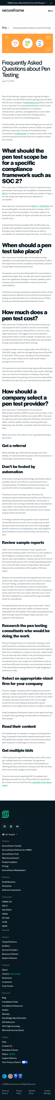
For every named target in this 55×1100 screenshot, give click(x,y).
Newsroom (7, 977)
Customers (7, 981)
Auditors (6, 945)
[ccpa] (16, 1076)
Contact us (7, 1045)
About (5, 969)
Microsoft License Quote (13, 1030)
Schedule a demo (10, 1049)
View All (5, 930)
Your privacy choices (11, 1062)
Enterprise (7, 885)
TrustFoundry (20, 133)
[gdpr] (20, 1076)
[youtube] (17, 826)
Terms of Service (5, 1091)
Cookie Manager (47, 1091)
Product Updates (9, 861)
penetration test (31, 102)
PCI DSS (5, 917)
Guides (5, 1009)
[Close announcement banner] (51, 3)
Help (4, 1041)
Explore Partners (9, 957)
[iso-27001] (10, 1076)
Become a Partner (10, 953)
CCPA (4, 921)
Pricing (5, 866)
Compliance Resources (12, 1005)
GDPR (4, 925)
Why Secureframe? (10, 857)
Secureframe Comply (11, 845)
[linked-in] (4, 826)
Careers (11, 973)
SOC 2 (5, 193)
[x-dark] (11, 826)
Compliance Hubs (10, 1001)
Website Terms (32, 1091)
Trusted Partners (9, 941)
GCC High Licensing (11, 1026)
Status (5, 1054)
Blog (4, 997)
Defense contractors (11, 889)
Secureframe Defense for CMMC (17, 849)
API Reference (8, 1022)
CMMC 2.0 (7, 901)
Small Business (8, 881)
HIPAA (5, 913)
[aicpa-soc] (4, 1076)
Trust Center (7, 985)
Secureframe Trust (10, 853)
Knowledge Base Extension (14, 1017)
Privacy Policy (19, 1091)
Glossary (6, 1013)
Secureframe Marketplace (14, 870)
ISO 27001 (44, 206)
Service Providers (10, 949)
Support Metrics (9, 1058)
